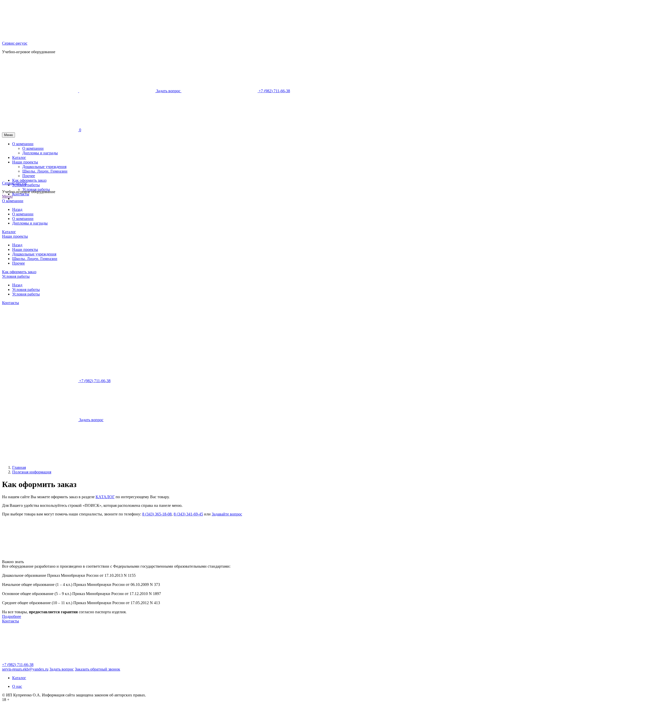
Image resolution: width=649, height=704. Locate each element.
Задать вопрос (61, 669)
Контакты (20, 194)
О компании (12, 201)
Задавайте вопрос (227, 514)
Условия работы (36, 189)
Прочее (18, 263)
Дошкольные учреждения (34, 254)
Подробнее (11, 616)
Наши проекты (15, 236)
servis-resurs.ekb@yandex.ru (25, 669)
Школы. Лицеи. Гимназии (34, 258)
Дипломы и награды (30, 223)
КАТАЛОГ (105, 497)
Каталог (9, 232)
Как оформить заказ (19, 272)
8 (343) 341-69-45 (188, 514)
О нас (17, 686)
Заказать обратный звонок (97, 669)
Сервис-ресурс (14, 43)
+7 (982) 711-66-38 (17, 664)
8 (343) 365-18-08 (157, 514)
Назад (17, 209)
